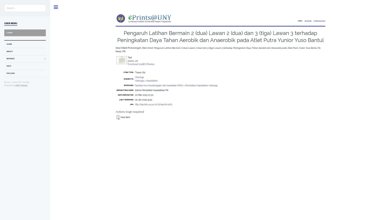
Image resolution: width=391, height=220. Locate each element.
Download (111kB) (136, 64)
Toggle (56, 7)
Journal (308, 21)
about (10, 52)
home (9, 44)
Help (9, 66)
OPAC (300, 21)
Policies (11, 73)
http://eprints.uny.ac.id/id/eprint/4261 (153, 104)
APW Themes (21, 85)
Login (9, 33)
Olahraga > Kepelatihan (146, 81)
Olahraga (139, 77)
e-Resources (319, 21)
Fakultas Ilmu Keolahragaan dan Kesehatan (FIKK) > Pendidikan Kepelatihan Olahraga (176, 85)
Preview (150, 64)
